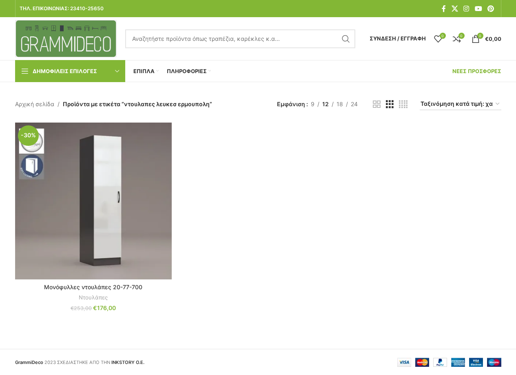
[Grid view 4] (403, 104)
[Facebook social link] (444, 8)
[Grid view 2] (377, 104)
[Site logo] (66, 37)
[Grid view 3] (390, 104)
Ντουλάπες (93, 297)
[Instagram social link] (466, 8)
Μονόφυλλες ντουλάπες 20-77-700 (93, 286)
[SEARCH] (346, 38)
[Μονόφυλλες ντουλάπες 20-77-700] (93, 201)
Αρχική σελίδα (34, 103)
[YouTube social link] (478, 8)
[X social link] (455, 8)
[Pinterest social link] (490, 8)
